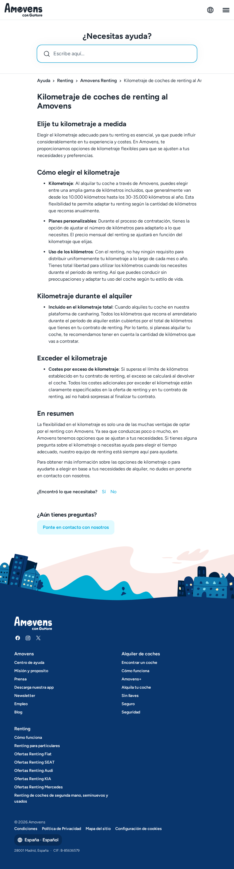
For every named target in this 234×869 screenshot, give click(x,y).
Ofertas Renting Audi (33, 770)
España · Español (41, 840)
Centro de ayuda (29, 662)
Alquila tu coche (136, 687)
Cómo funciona (135, 670)
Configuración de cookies (138, 828)
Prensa (20, 679)
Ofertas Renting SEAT (34, 762)
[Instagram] (28, 638)
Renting (65, 80)
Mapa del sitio (98, 828)
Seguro (128, 703)
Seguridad (131, 712)
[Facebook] (17, 638)
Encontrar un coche (139, 662)
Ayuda (43, 80)
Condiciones (25, 828)
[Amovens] (24, 10)
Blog (18, 712)
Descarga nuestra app (34, 687)
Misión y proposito (31, 670)
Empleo (21, 703)
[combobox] (117, 53)
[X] (38, 638)
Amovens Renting (98, 80)
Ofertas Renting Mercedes (38, 787)
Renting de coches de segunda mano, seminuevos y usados (61, 798)
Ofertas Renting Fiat (33, 754)
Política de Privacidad (61, 828)
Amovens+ (132, 679)
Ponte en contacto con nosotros (76, 527)
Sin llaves (130, 695)
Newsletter (24, 695)
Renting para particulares (37, 745)
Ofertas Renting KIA (32, 778)
